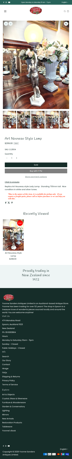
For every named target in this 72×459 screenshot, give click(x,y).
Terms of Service (10, 384)
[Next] (10, 24)
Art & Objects (8, 394)
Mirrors (5, 414)
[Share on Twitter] (9, 203)
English (64, 2)
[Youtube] (9, 2)
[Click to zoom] (66, 24)
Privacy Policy (8, 380)
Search (5, 356)
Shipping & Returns (11, 376)
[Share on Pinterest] (12, 203)
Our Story (6, 360)
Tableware (7, 426)
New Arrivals (8, 418)
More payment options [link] (36, 176)
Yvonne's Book (9, 430)
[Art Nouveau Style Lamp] (13, 235)
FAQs (4, 372)
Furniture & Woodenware (14, 402)
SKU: (7, 149)
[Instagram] (6, 2)
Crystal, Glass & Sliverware (14, 398)
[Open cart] (68, 11)
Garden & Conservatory (13, 406)
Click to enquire (12, 182)
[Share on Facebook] (6, 203)
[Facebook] (4, 2)
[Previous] (6, 24)
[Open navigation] (10, 11)
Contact (6, 364)
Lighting (6, 410)
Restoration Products (12, 422)
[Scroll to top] (68, 455)
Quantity (9, 154)
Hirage (5, 368)
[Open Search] (65, 11)
